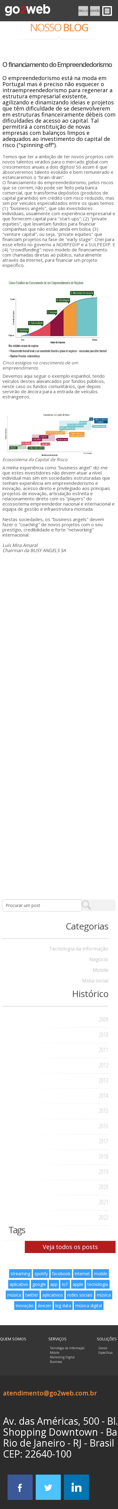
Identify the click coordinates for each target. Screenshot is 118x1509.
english (83, 11)
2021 (103, 1202)
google (39, 1284)
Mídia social (95, 980)
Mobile (100, 970)
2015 (103, 1111)
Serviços (57, 1339)
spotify (41, 1273)
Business (56, 1362)
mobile (100, 1273)
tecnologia (97, 1284)
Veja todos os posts (70, 1247)
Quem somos (13, 1339)
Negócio (98, 959)
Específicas (105, 1352)
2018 (103, 1156)
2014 (103, 1095)
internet (82, 1273)
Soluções (107, 1339)
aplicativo (19, 1284)
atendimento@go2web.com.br (50, 1393)
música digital (88, 1305)
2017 (103, 1141)
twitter (31, 1295)
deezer (44, 1305)
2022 (103, 1217)
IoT (65, 1284)
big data (63, 1305)
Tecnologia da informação (78, 948)
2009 (103, 1019)
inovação (25, 1305)
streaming (20, 1273)
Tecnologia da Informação (67, 1348)
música (14, 1295)
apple (78, 1284)
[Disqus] (59, 644)
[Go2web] (27, 10)
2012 (103, 1065)
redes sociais (80, 1295)
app (53, 1284)
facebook (61, 1273)
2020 (103, 1187)
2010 (103, 1035)
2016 (103, 1126)
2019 (103, 1172)
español (95, 11)
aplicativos (52, 1295)
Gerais (102, 1348)
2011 (103, 1050)
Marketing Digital (62, 1357)
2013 (103, 1080)
